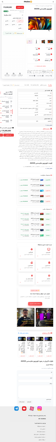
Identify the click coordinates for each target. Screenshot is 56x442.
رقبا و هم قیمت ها (35, 85)
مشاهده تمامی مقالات (23, 333)
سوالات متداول (42, 440)
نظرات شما (27, 85)
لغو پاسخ (29, 402)
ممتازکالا (51, 5)
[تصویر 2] (43, 41)
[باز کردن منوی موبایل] (53, 1)
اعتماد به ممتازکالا (41, 426)
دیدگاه (51, 383)
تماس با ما (42, 429)
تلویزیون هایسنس (46, 5)
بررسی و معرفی (43, 85)
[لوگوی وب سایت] (28, 2)
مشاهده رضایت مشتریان (35, 303)
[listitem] (35, 180)
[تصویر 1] (50, 41)
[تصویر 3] (36, 41)
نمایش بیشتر (49, 125)
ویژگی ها (50, 85)
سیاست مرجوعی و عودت (39, 437)
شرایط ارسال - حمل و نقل (39, 434)
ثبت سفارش (8, 135)
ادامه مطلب (49, 356)
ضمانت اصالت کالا (41, 432)
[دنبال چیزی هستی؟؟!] (2, 1)
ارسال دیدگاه (21, 402)
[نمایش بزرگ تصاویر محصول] (39, 24)
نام (51, 372)
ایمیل (51, 378)
